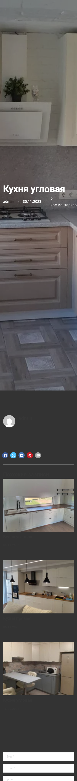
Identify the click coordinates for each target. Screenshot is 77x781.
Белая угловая (17, 536)
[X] (13, 455)
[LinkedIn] (21, 455)
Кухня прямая (17, 618)
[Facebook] (5, 455)
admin (25, 418)
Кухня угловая (17, 700)
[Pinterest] (30, 455)
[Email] (38, 455)
